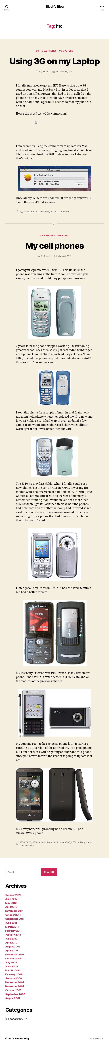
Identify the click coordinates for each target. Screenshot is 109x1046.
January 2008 (13, 978)
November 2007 (14, 986)
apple (26, 211)
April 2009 (11, 950)
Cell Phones (49, 51)
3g (21, 211)
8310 (35, 842)
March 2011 (12, 926)
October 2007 (13, 990)
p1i (85, 842)
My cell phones (54, 245)
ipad (47, 211)
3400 (28, 842)
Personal (63, 235)
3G (37, 51)
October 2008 (13, 958)
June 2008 (11, 966)
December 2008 (14, 954)
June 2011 (11, 922)
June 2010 (11, 938)
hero (32, 211)
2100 (22, 842)
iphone (60, 842)
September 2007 (15, 994)
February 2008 (14, 974)
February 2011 (13, 930)
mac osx (55, 211)
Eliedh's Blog (54, 6)
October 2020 (13, 895)
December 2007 (14, 982)
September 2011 (14, 918)
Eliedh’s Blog (21, 1038)
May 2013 (11, 903)
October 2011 (13, 914)
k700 (67, 842)
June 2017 (11, 899)
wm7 (31, 845)
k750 (74, 842)
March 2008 (12, 970)
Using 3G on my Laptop (54, 61)
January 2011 (13, 934)
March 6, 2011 (65, 256)
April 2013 (11, 907)
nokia (80, 842)
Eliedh (46, 71)
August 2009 (12, 946)
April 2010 (11, 942)
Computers (66, 51)
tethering (64, 211)
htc (37, 211)
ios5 (42, 211)
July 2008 (11, 962)
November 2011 (14, 910)
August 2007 (12, 998)
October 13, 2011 (64, 71)
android (42, 842)
